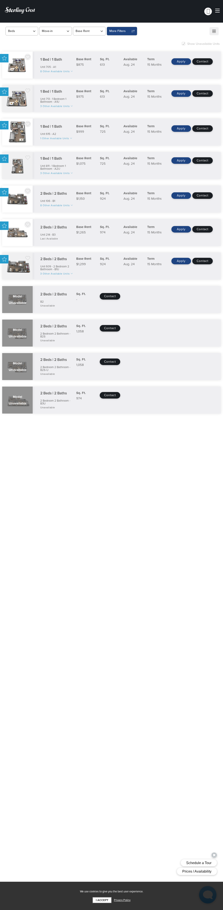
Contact (202, 61)
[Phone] (208, 11)
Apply (181, 61)
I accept (102, 900)
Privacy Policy (122, 900)
